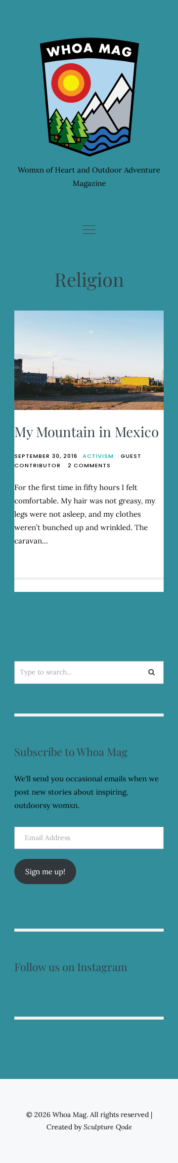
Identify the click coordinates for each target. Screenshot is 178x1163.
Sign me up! (45, 871)
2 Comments (89, 465)
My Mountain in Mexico (86, 431)
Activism (98, 456)
